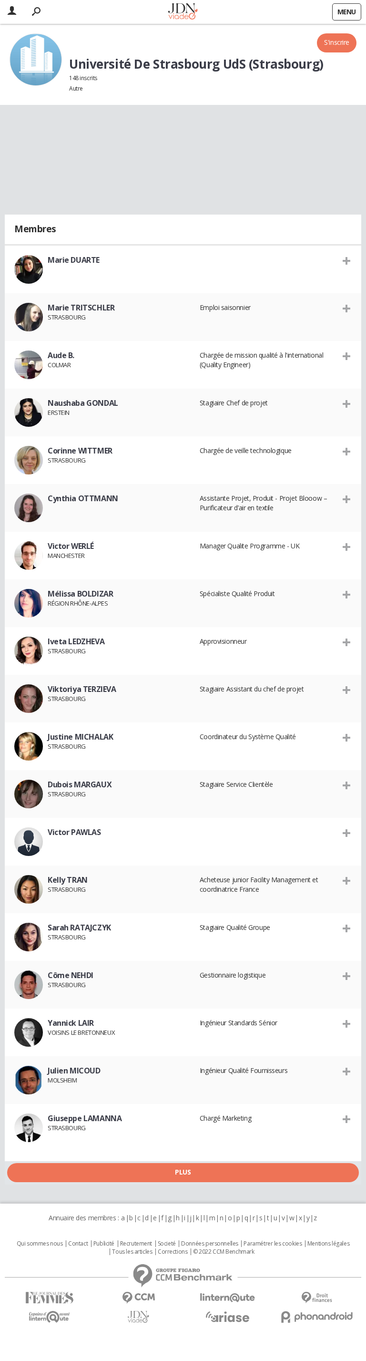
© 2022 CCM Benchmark (223, 1251)
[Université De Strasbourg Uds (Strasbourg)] (36, 59)
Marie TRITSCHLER (81, 307)
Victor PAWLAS (74, 832)
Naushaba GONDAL (83, 403)
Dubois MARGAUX (80, 784)
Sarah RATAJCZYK (79, 927)
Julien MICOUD (74, 1070)
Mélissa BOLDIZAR (80, 593)
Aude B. (61, 355)
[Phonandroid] (316, 1317)
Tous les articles (132, 1251)
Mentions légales (328, 1243)
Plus (183, 1171)
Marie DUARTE (74, 260)
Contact (78, 1243)
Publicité (103, 1243)
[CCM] (138, 1298)
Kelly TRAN (68, 880)
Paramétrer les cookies (273, 1243)
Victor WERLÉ (71, 546)
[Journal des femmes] (49, 1298)
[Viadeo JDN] (138, 1317)
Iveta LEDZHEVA (76, 641)
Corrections (172, 1251)
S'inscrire (336, 42)
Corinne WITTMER (80, 450)
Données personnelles (209, 1243)
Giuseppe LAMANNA (85, 1118)
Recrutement (136, 1243)
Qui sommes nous (40, 1243)
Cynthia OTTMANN (83, 498)
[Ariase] (227, 1316)
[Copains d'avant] (49, 1317)
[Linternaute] (227, 1297)
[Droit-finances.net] (316, 1298)
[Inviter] (347, 260)
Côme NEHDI (70, 975)
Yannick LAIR (71, 1023)
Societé (167, 1243)
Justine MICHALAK (80, 737)
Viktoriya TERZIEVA (82, 689)
